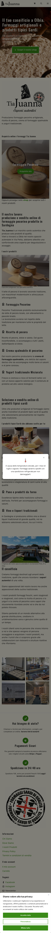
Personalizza (25, 922)
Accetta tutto (25, 915)
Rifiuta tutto (25, 928)
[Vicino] (48, 894)
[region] (25, 913)
